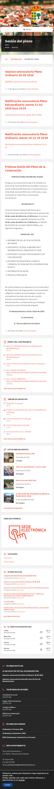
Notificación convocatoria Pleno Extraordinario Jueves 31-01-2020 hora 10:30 (26, 104)
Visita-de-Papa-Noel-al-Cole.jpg (17, 425)
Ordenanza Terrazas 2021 (13, 729)
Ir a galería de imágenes (13, 508)
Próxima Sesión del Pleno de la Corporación (25, 168)
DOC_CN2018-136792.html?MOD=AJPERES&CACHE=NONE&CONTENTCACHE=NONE (26, 371)
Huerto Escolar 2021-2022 (26, 480)
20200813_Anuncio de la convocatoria (21, 81)
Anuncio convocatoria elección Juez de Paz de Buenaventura (26, 588)
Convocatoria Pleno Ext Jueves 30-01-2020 (23, 115)
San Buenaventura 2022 (25, 453)
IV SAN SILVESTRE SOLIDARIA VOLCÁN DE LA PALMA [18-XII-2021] (32, 495)
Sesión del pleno (32, 89)
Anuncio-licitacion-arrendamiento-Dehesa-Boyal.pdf (25, 364)
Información (16, 59)
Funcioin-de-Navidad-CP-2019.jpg (18, 419)
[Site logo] (30, 22)
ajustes (22, 780)
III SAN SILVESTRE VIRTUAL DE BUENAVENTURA (20, 576)
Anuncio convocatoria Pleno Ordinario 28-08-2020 (23, 73)
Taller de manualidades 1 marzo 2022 (31, 467)
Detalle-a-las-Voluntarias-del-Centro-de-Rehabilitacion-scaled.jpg (26, 411)
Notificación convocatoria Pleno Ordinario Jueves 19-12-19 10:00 (26, 136)
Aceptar (7, 785)
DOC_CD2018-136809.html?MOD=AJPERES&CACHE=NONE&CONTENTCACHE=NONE (26, 380)
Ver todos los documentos (14, 389)
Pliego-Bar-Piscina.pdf (14, 403)
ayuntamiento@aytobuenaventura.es (21, 765)
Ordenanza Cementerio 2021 (14, 733)
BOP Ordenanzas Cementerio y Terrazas (19, 737)
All (6, 59)
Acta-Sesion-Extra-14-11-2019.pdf (18, 432)
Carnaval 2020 (9, 602)
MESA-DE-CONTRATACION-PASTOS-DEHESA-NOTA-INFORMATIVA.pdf (24, 347)
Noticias (15, 47)
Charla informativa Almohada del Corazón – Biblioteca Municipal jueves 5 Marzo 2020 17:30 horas (24, 595)
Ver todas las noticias (12, 616)
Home (7, 47)
